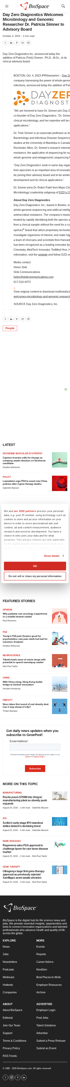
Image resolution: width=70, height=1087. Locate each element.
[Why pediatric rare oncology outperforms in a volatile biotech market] (59, 616)
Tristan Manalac (10, 711)
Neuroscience (11, 655)
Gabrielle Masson (11, 488)
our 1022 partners (25, 511)
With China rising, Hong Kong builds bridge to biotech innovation (22, 683)
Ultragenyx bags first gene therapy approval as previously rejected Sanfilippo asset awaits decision (23, 874)
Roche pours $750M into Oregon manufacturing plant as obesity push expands (25, 800)
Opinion (7, 609)
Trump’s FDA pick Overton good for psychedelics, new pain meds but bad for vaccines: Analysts (25, 639)
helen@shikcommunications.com (34, 276)
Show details (51, 555)
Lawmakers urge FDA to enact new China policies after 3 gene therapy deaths (25, 482)
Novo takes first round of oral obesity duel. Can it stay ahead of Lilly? (26, 705)
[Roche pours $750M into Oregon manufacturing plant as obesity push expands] (59, 795)
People (9, 328)
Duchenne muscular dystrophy (22, 453)
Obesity (8, 700)
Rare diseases (12, 841)
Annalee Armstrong (11, 688)
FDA (5, 632)
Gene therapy (11, 867)
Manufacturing (12, 792)
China (6, 677)
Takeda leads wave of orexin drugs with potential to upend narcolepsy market (24, 661)
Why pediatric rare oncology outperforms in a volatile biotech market (25, 615)
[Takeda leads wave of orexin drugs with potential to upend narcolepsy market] (59, 661)
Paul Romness (9, 620)
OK (35, 566)
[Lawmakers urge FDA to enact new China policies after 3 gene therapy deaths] (59, 483)
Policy (7, 477)
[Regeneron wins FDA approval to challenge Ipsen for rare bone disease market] (59, 844)
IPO (5, 818)
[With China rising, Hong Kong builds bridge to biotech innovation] (59, 684)
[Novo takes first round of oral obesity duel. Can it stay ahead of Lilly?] (59, 706)
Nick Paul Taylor (10, 666)
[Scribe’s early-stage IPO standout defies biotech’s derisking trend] (59, 821)
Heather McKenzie (11, 467)
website (43, 254)
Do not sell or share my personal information (35, 576)
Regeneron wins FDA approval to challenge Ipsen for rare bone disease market (25, 848)
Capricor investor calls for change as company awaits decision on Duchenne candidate (24, 460)
